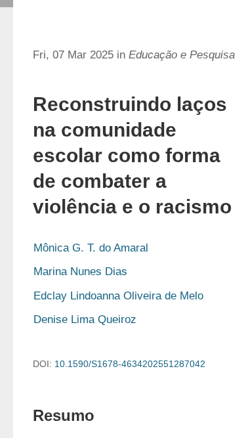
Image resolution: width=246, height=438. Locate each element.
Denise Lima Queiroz (84, 319)
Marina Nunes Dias (80, 271)
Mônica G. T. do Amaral (90, 248)
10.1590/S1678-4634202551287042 (129, 364)
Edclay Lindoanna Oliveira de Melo (118, 296)
